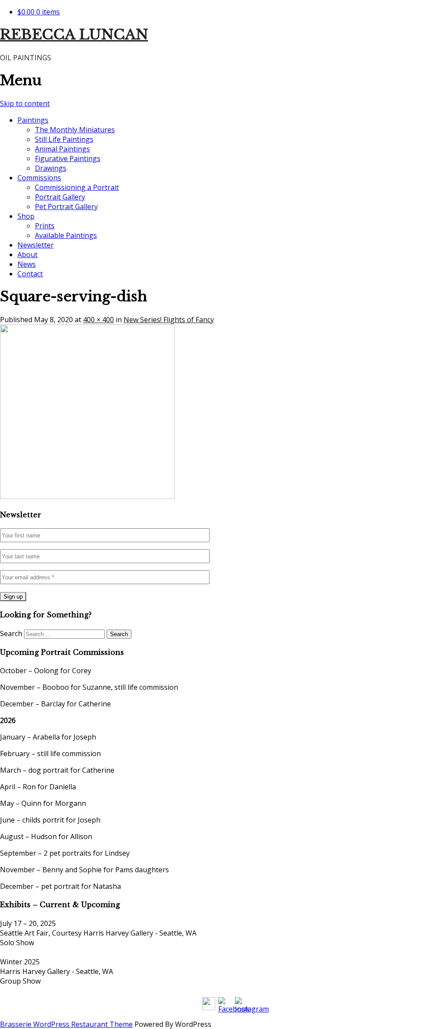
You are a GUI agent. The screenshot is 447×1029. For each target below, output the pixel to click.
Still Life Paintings (64, 139)
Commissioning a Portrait (77, 187)
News (26, 264)
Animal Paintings (62, 149)
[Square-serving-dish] (87, 496)
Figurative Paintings (67, 158)
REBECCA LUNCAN (74, 34)
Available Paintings (66, 235)
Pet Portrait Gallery (66, 206)
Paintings (32, 120)
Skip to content (25, 103)
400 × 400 (98, 319)
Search (11, 633)
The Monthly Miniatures (75, 129)
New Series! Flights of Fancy (169, 319)
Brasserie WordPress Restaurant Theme (66, 1024)
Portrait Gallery (60, 197)
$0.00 (38, 12)
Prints (45, 226)
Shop (25, 216)
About (27, 254)
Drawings (50, 168)
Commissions (39, 177)
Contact (30, 274)
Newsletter (35, 245)
